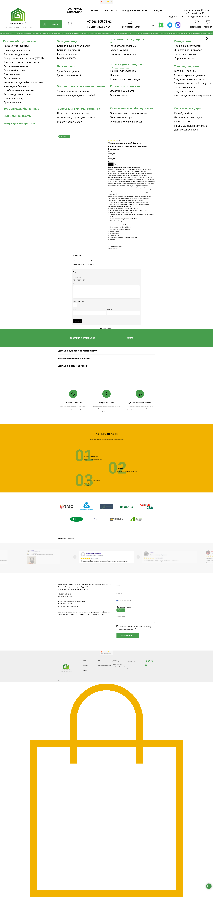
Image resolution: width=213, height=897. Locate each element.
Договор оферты (101, 668)
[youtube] (146, 666)
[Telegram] (146, 662)
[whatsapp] (149, 662)
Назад (65, 136)
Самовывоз (85, 665)
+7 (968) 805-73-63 (64, 594)
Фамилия (109, 309)
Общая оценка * (77, 277)
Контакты (85, 670)
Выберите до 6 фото (78, 301)
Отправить (78, 321)
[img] (161, 24)
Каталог (53, 24)
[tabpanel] (106, 362)
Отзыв (75, 284)
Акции (99, 660)
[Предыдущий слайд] (75, 557)
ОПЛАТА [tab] (130, 338)
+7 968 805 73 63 (99, 21)
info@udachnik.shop (130, 27)
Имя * (74, 309)
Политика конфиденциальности (104, 665)
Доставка (85, 663)
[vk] (152, 662)
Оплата (84, 668)
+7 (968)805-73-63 (131, 665)
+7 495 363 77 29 (99, 27)
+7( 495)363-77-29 (131, 661)
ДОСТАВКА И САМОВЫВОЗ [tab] (82, 338)
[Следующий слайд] (138, 557)
